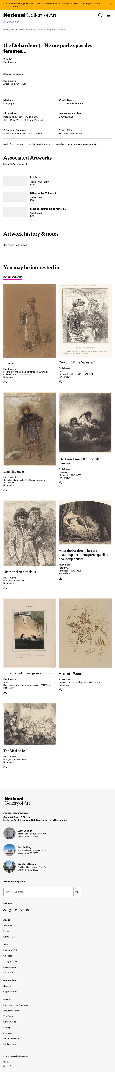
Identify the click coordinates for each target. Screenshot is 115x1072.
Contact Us (9, 936)
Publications (9, 1044)
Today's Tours (10, 961)
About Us (8, 925)
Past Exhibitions (11, 1038)
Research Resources (15, 245)
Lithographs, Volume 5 (43, 193)
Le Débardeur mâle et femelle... (48, 208)
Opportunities (10, 991)
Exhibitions (8, 972)
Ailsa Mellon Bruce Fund (71, 103)
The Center (8, 1016)
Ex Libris (35, 177)
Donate (7, 985)
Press (6, 931)
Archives (7, 1032)
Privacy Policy (8, 1066)
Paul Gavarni (9, 80)
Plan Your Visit (10, 950)
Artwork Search (11, 1010)
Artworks (15, 29)
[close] (111, 4)
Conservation (10, 1021)
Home (6, 29)
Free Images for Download (16, 1004)
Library (6, 1027)
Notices (6, 1062)
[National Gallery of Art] (57, 800)
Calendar (7, 955)
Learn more (12, 6)
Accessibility (9, 966)
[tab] (12, 277)
